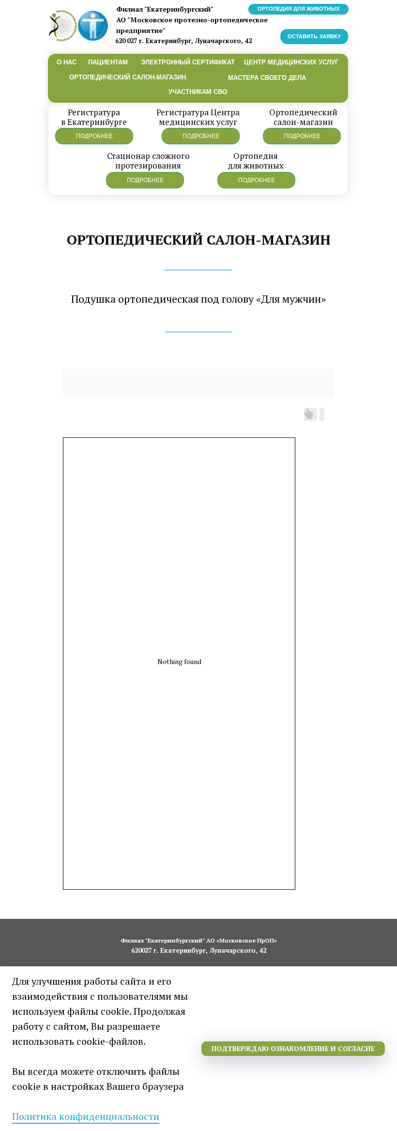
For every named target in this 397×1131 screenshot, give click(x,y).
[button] (94, 136)
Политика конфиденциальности (85, 1116)
